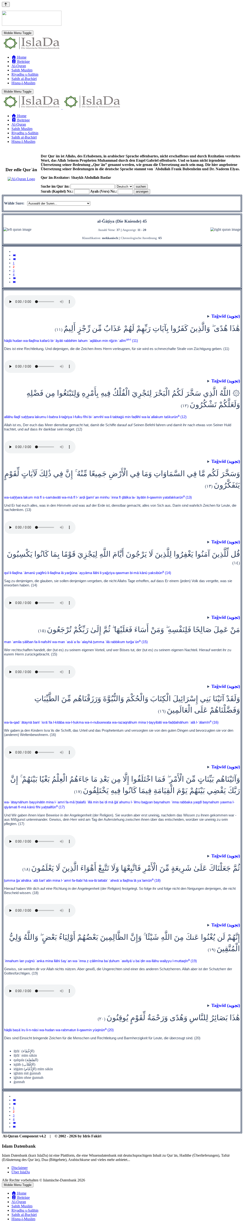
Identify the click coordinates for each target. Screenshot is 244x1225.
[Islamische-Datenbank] (31, 49)
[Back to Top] (6, 4)
